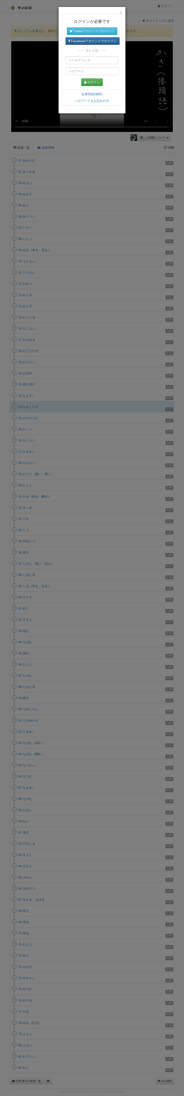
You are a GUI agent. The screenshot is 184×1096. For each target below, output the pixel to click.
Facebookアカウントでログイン (93, 41)
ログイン (93, 82)
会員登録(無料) (92, 94)
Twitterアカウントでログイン (93, 31)
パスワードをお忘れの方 (92, 101)
